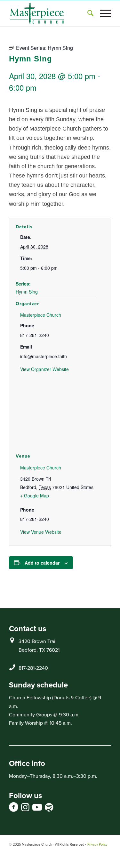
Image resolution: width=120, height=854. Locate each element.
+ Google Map (34, 495)
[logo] (50, 13)
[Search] (87, 13)
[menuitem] (87, 13)
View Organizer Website (44, 369)
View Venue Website (40, 532)
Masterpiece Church (40, 315)
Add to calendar (42, 562)
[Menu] (102, 13)
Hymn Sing (27, 291)
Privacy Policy (97, 844)
